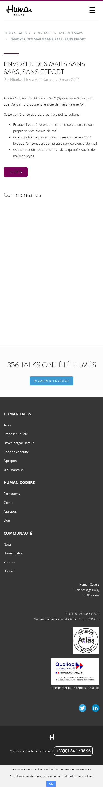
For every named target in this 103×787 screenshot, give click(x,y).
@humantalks (13, 470)
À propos (10, 461)
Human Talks (13, 553)
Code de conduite (16, 452)
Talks (7, 425)
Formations (12, 493)
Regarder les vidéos (51, 381)
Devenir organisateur (19, 443)
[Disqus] (51, 260)
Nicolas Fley (20, 79)
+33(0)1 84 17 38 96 (73, 750)
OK (51, 783)
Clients (8, 502)
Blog (7, 520)
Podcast (9, 562)
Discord (9, 571)
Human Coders (89, 584)
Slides (16, 172)
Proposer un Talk (16, 434)
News (7, 544)
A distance (44, 79)
